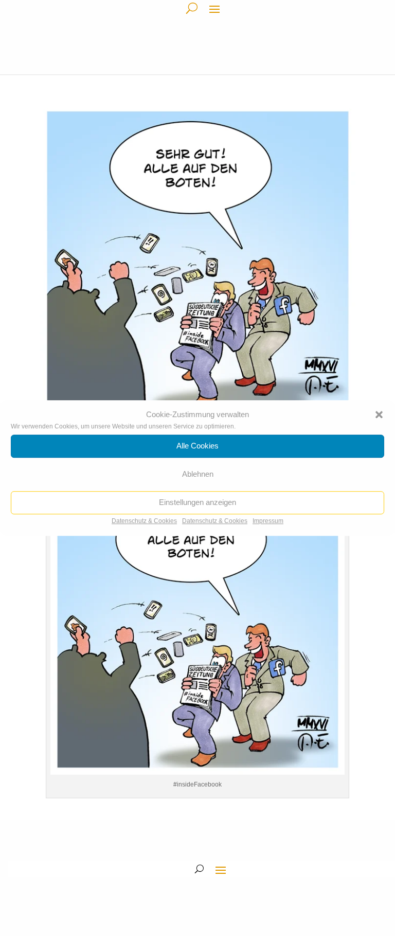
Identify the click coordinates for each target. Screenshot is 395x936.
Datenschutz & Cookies (144, 521)
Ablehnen (197, 474)
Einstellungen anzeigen (197, 502)
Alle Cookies (197, 446)
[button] (379, 414)
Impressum (268, 521)
